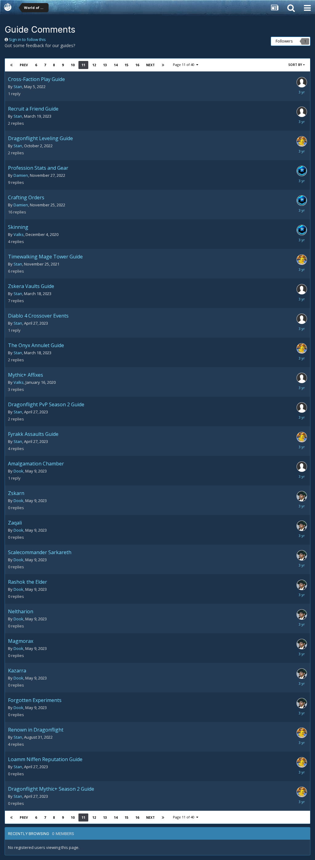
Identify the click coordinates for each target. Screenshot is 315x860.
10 (72, 65)
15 (126, 65)
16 (137, 65)
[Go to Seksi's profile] (302, 171)
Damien (21, 175)
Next (150, 65)
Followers (284, 41)
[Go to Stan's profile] (302, 141)
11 (83, 65)
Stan (18, 86)
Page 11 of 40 (184, 64)
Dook (18, 471)
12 (94, 65)
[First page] (11, 65)
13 (105, 65)
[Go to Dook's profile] (302, 496)
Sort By (295, 65)
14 (116, 65)
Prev (24, 65)
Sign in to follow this (27, 39)
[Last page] (163, 65)
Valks (19, 234)
